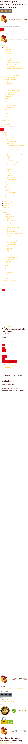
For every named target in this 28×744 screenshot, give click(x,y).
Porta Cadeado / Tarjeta (13, 62)
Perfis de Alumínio (10, 94)
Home (5, 45)
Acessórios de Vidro (10, 77)
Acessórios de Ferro (10, 55)
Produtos (5, 47)
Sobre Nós (6, 117)
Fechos (9, 87)
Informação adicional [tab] (10, 365)
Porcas (8, 70)
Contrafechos (10, 85)
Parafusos (9, 60)
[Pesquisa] (2, 29)
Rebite (6, 109)
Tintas (6, 100)
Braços (8, 81)
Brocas (7, 102)
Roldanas (9, 74)
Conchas (9, 83)
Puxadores (9, 89)
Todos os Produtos (15, 327)
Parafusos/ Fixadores (10, 105)
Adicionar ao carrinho (9, 361)
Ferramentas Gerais (10, 51)
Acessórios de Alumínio (11, 79)
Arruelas (9, 72)
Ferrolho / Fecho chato (13, 75)
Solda (6, 111)
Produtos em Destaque (9, 115)
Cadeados (8, 103)
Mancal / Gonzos (11, 64)
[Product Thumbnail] (3, 290)
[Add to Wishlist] (3, 345)
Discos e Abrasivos (10, 107)
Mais (6, 113)
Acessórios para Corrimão (14, 90)
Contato (5, 118)
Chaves (9, 53)
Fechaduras (8, 96)
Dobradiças (10, 57)
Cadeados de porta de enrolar (15, 68)
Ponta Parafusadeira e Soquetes (15, 59)
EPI (9, 327)
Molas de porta (11, 66)
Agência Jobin (6, 743)
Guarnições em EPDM (12, 92)
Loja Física (6, 120)
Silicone (7, 98)
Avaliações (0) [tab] (8, 367)
